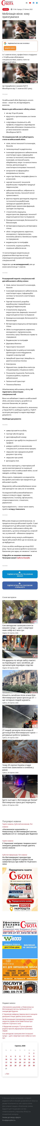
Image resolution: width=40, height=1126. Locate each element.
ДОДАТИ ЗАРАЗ (10, 48)
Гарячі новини (7, 824)
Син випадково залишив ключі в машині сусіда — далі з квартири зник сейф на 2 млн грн (17, 628)
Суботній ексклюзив (21, 824)
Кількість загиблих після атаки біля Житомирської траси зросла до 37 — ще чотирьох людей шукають (19, 697)
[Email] (26, 2)
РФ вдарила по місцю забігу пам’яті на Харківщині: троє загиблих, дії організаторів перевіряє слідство (18, 662)
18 (11, 1062)
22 (29, 1062)
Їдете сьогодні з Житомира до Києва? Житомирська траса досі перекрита (19, 801)
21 (24, 1062)
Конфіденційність (8, 1120)
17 (6, 1062)
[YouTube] (30, 2)
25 (11, 1065)
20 (20, 1062)
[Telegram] (36, 2)
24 (6, 1065)
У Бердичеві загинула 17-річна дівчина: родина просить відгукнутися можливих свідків (17, 1028)
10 (6, 1059)
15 (29, 1059)
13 (20, 1059)
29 (29, 1065)
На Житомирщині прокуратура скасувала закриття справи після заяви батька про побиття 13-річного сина (19, 860)
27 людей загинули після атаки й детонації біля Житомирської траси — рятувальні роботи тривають (20, 732)
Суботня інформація (10, 855)
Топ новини (22, 855)
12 (15, 1059)
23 (34, 1062)
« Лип (7, 1074)
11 (11, 1059)
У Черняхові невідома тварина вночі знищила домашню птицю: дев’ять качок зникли (19, 845)
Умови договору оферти (11, 1117)
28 (24, 1065)
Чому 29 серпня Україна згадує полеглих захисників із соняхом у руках (18, 767)
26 (15, 1065)
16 (34, 1059)
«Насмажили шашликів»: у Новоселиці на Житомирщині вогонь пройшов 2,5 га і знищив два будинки (20, 831)
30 (34, 1065)
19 (15, 1062)
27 (20, 1065)
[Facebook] (33, 2)
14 (24, 1059)
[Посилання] (7, 2)
